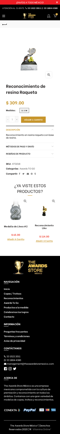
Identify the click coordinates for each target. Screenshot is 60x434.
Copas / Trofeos (12, 293)
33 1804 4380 (51, 7)
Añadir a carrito (33, 119)
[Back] (4, 24)
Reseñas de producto (18, 153)
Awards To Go (11, 302)
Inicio (7, 289)
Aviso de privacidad (14, 340)
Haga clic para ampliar (49, 75)
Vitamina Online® (41, 429)
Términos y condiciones (17, 336)
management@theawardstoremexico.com (30, 363)
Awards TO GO (27, 168)
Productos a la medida (16, 307)
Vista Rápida (20, 201)
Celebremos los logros (16, 312)
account (48, 16)
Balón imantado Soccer (40, 226)
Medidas (10, 110)
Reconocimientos (13, 298)
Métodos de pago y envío (20, 146)
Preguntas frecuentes (16, 331)
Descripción (13, 129)
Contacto (9, 316)
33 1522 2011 (34, 7)
